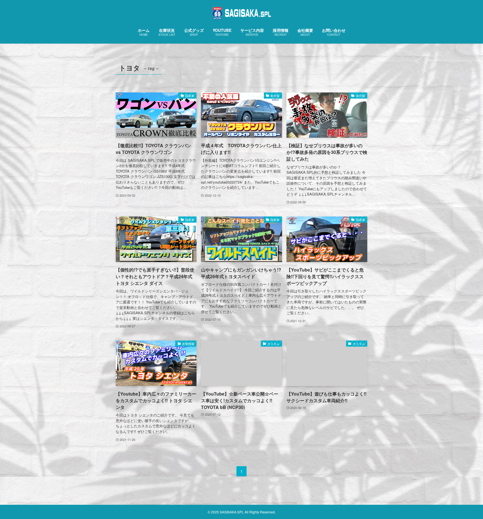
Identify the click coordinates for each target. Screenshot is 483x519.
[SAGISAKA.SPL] (241, 13)
